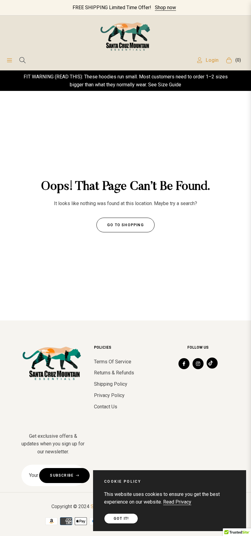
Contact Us (105, 407)
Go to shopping (125, 225)
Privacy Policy (109, 395)
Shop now (165, 7)
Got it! (121, 518)
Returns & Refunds (114, 373)
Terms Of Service (112, 362)
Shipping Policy (110, 384)
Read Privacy (177, 502)
